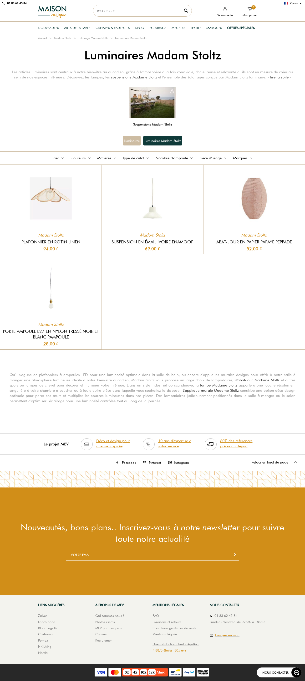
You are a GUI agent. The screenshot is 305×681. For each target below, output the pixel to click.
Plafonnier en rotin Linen (50, 241)
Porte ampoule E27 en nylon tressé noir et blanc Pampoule (51, 334)
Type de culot (133, 158)
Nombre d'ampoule (172, 158)
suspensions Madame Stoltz (134, 77)
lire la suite (279, 77)
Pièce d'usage (210, 158)
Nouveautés (48, 28)
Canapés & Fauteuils (113, 28)
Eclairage (157, 28)
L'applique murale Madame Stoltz (211, 390)
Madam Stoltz (62, 38)
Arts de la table (77, 28)
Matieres (104, 158)
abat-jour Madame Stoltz (258, 380)
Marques (214, 28)
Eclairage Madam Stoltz (93, 38)
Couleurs (78, 158)
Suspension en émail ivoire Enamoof (152, 241)
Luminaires (132, 141)
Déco (139, 28)
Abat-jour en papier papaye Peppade (254, 241)
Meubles (178, 28)
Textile (195, 28)
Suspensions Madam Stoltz (152, 124)
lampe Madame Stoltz (218, 385)
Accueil (42, 38)
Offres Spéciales (241, 28)
